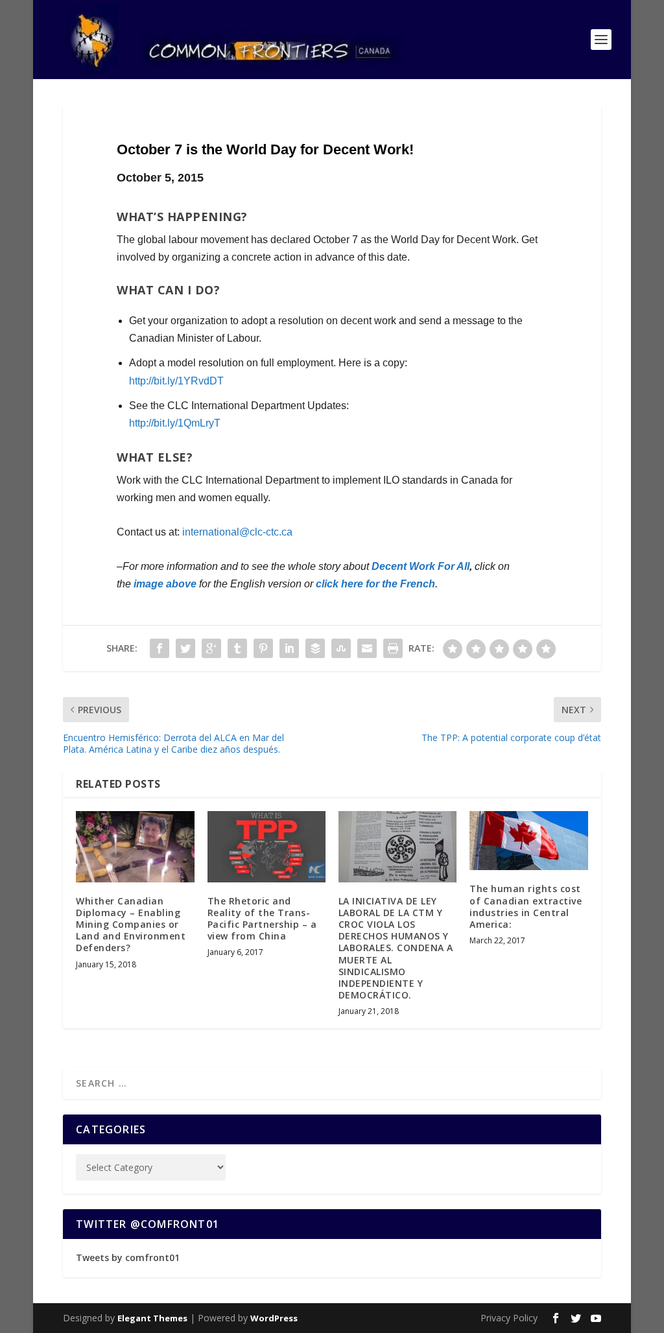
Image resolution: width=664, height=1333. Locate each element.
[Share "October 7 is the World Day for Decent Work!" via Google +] (211, 648)
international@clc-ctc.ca (237, 531)
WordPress (274, 1318)
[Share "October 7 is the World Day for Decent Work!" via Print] (393, 648)
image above (165, 583)
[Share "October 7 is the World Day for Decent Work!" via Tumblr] (237, 648)
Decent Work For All (420, 566)
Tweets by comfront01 (128, 1257)
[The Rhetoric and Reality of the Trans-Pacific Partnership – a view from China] (267, 846)
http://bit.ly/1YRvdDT (176, 380)
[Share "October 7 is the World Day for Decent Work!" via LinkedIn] (289, 648)
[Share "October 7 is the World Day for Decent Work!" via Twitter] (185, 648)
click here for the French (375, 583)
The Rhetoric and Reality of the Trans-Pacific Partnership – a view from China (262, 919)
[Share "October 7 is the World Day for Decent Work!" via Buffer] (315, 648)
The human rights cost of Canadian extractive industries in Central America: (525, 906)
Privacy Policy (509, 1318)
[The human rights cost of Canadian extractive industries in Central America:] (528, 840)
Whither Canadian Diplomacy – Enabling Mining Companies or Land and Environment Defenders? (130, 924)
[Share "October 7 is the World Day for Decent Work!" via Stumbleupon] (341, 648)
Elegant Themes (152, 1318)
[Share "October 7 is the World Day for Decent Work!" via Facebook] (159, 648)
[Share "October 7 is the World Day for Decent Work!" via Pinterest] (263, 648)
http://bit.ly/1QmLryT (174, 423)
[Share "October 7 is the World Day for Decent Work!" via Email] (367, 648)
